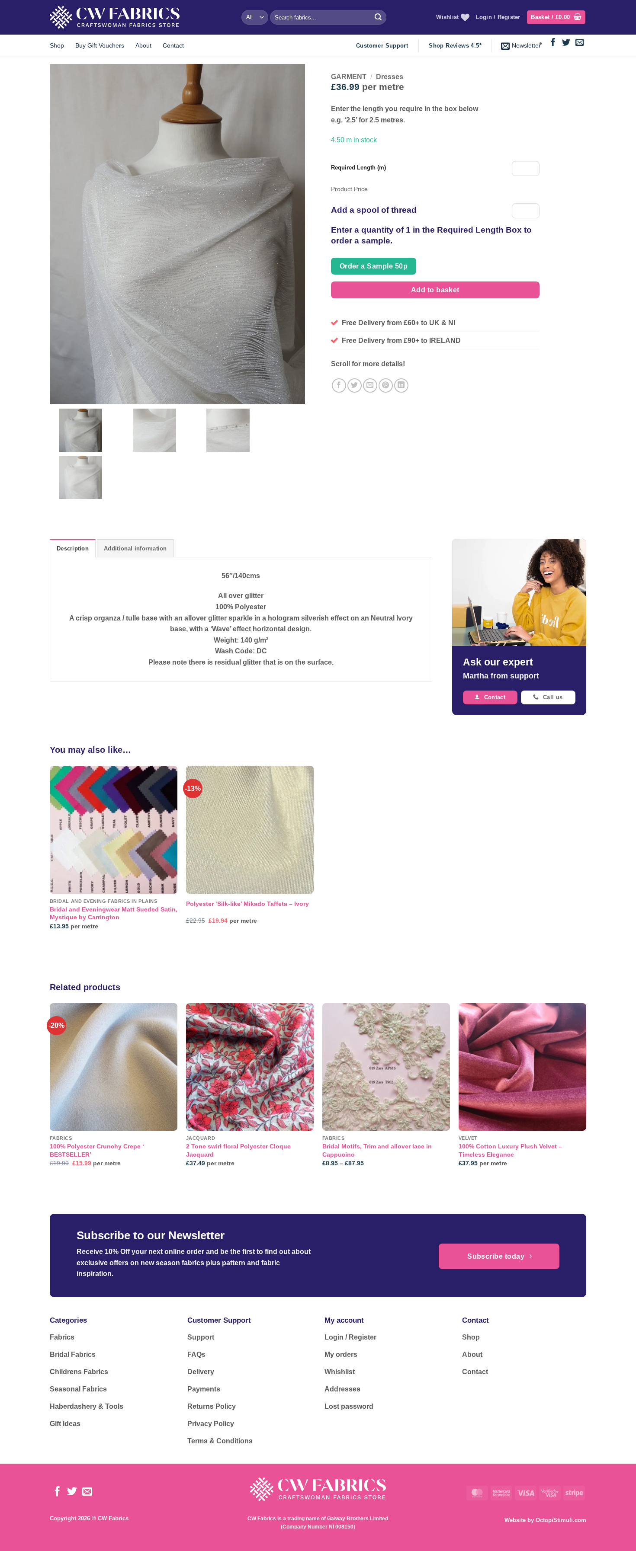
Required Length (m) (358, 167)
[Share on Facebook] (339, 385)
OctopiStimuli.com (561, 1520)
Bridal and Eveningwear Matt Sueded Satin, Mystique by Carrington (113, 913)
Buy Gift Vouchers (99, 45)
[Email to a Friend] (370, 385)
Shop (57, 45)
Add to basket (435, 290)
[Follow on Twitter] (566, 43)
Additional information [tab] (135, 548)
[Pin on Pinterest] (386, 385)
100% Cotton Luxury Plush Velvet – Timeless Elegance (510, 1150)
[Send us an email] (579, 43)
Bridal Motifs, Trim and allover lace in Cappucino (377, 1150)
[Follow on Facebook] (553, 43)
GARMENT (348, 76)
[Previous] (50, 1092)
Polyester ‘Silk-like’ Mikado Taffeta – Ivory (247, 903)
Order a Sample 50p (374, 266)
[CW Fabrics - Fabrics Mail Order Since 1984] (115, 17)
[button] (556, 17)
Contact (173, 45)
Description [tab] (73, 548)
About (143, 45)
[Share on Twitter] (354, 385)
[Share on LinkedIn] (401, 385)
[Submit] (378, 17)
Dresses (389, 76)
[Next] (585, 1092)
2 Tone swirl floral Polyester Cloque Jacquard (238, 1150)
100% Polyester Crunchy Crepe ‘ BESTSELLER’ (97, 1150)
